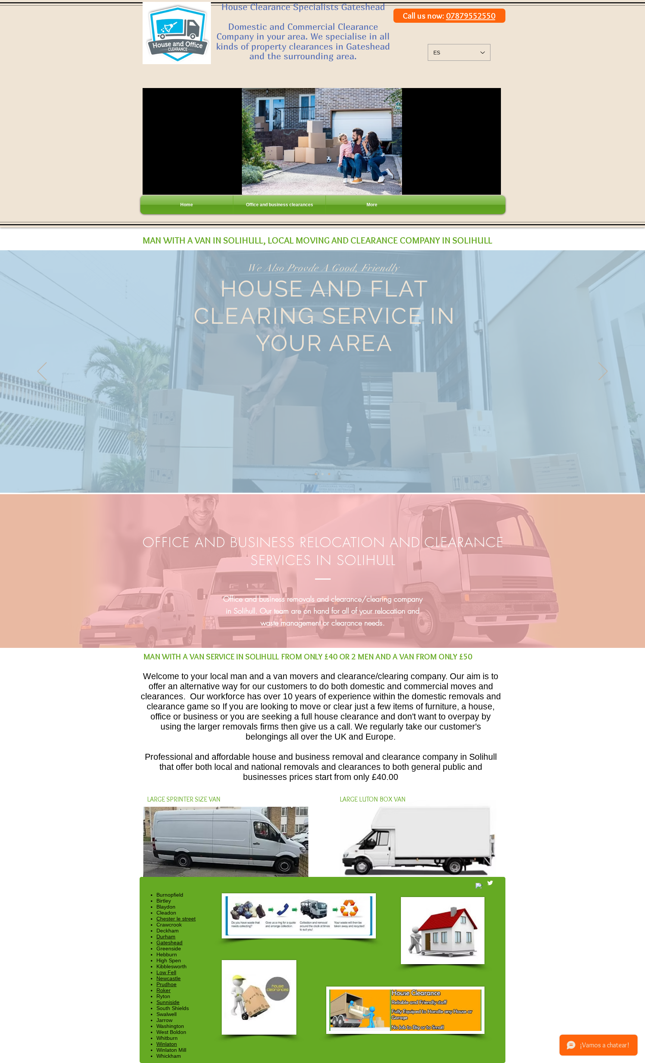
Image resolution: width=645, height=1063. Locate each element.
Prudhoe (166, 984)
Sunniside (168, 1002)
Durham (165, 937)
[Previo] (42, 372)
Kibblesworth (171, 966)
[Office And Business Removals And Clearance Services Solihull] (329, 474)
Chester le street (176, 919)
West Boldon (171, 1032)
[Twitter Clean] (490, 882)
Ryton (163, 996)
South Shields (172, 1008)
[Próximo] (603, 372)
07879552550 (470, 16)
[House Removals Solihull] (316, 474)
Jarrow (164, 1020)
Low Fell (166, 972)
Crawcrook (169, 925)
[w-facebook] (479, 886)
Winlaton (166, 1044)
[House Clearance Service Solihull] (322, 474)
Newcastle (168, 978)
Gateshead (169, 943)
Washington (170, 1026)
